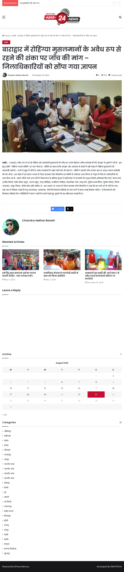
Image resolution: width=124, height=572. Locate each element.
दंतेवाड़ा (7, 483)
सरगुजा (6, 544)
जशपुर (6, 459)
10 (11, 388)
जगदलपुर (7, 454)
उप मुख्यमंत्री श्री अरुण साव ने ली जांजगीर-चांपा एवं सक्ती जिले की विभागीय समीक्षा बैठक (51, 3)
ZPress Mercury (21, 566)
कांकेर (6, 440)
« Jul (4, 414)
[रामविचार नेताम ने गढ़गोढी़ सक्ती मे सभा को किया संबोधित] (62, 259)
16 (113, 388)
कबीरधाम (7, 436)
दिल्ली (6, 487)
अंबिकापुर (7, 431)
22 (96, 394)
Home (7, 35)
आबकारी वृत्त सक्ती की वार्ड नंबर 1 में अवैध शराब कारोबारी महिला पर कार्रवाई (102, 275)
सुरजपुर (7, 553)
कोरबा (6, 445)
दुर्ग (5, 492)
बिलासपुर (7, 516)
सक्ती (6, 534)
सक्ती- (14, 35)
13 (62, 388)
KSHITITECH (116, 566)
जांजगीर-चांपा (9, 469)
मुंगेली (6, 520)
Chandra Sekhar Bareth (18, 75)
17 (11, 394)
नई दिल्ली (7, 501)
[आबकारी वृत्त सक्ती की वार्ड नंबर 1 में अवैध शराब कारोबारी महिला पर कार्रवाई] (103, 259)
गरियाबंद (7, 450)
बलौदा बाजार (8, 511)
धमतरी (6, 497)
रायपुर (6, 530)
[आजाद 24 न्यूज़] (62, 17)
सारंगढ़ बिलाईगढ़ (10, 548)
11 (28, 388)
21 (79, 394)
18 (28, 394)
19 (45, 394)
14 (79, 388)
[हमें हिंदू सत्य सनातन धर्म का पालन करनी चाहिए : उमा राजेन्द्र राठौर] (20, 259)
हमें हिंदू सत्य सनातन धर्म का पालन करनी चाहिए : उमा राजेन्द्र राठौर (19, 274)
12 (45, 388)
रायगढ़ (6, 525)
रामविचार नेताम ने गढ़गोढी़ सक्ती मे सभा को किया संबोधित (61, 274)
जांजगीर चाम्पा (9, 464)
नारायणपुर (8, 506)
